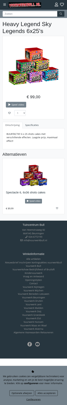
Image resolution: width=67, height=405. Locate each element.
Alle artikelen (33, 258)
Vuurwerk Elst (33, 318)
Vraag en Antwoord (33, 276)
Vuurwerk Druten (33, 300)
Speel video (17, 104)
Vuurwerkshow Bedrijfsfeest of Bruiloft (34, 269)
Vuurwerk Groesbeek (33, 314)
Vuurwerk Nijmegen (33, 286)
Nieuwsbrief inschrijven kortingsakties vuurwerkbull (33, 262)
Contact (33, 283)
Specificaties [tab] (32, 125)
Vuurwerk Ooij (33, 311)
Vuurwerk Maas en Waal (33, 325)
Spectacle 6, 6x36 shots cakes (25, 192)
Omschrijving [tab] (12, 125)
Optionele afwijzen (22, 393)
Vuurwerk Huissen (33, 321)
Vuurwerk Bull (33, 265)
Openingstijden (33, 279)
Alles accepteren (47, 393)
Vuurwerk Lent (33, 304)
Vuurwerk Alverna (33, 328)
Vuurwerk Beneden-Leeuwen (33, 293)
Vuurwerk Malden (33, 307)
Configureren (33, 399)
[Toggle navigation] (5, 4)
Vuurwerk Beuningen (33, 297)
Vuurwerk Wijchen (33, 290)
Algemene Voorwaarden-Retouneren (33, 332)
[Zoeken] (60, 14)
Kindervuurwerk (33, 273)
